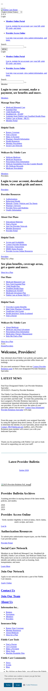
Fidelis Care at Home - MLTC (17, 118)
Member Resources (13, 228)
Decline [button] (8, 685)
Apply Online (6, 583)
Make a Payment (12, 649)
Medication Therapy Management (19, 334)
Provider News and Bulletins (17, 208)
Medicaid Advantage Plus (16, 293)
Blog (8, 667)
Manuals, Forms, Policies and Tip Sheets (21, 203)
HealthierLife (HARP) (14, 291)
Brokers (9, 612)
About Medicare (12, 327)
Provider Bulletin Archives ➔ (24, 475)
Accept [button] (18, 685)
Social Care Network (14, 146)
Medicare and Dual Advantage (18, 329)
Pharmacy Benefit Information (17, 139)
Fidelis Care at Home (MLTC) (18, 295)
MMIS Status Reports (14, 249)
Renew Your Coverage (15, 628)
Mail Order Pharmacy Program (18, 309)
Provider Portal (12, 231)
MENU (4, 49)
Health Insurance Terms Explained (19, 313)
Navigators (10, 614)
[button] (30, 685)
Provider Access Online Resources (19, 251)
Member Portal (11, 121)
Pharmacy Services (13, 206)
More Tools (10, 651)
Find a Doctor (11, 135)
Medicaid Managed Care (15, 107)
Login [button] (3, 16)
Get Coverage (11, 647)
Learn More (5, 566)
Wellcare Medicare (13, 157)
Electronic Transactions (15, 247)
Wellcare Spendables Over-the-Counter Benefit (24, 164)
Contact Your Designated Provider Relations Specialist (22, 409)
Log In (3, 526)
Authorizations (11, 199)
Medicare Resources (14, 159)
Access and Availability (15, 242)
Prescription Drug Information (17, 162)
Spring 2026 (24, 470)
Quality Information (13, 210)
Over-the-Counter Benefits (16, 307)
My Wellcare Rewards (14, 166)
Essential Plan (11, 110)
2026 (3, 505)
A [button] (1, 14)
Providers (4, 190)
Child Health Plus (13, 112)
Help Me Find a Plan (14, 336)
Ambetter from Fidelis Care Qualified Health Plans (25, 116)
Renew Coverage (12, 132)
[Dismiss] (2, 8)
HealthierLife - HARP (14, 114)
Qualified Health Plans (15, 288)
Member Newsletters (14, 143)
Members (4, 98)
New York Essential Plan (15, 284)
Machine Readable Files (15, 653)
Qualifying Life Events (15, 311)
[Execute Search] (25, 47)
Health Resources (13, 141)
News (8, 663)
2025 (3, 507)
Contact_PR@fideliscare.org (12, 427)
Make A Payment (12, 137)
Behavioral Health (13, 201)
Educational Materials (14, 222)
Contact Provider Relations (16, 244)
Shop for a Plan (7, 272)
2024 (3, 509)
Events (8, 665)
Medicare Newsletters (14, 168)
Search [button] (3, 44)
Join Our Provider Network (16, 226)
